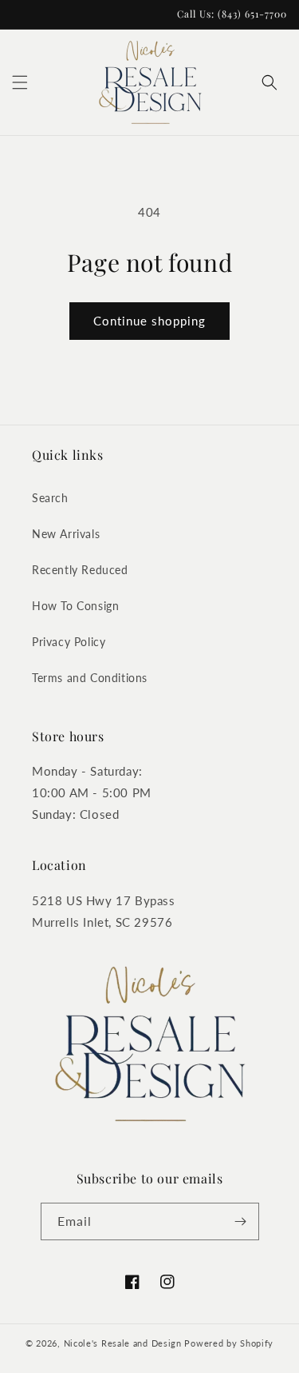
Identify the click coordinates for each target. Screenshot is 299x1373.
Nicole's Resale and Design (123, 1343)
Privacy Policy (68, 642)
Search (50, 498)
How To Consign (75, 606)
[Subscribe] (240, 1221)
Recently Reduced (80, 570)
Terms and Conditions (90, 678)
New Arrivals (66, 534)
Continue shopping (149, 320)
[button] (19, 82)
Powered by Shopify (228, 1343)
